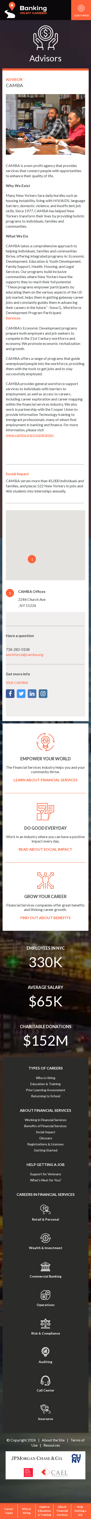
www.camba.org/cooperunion (29, 435)
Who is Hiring (45, 1078)
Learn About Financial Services (45, 780)
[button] (32, 559)
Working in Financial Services (45, 1120)
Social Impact (45, 1132)
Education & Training (45, 1084)
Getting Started (45, 1150)
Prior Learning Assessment (45, 1090)
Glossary (45, 1138)
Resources (51, 1445)
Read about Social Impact (45, 849)
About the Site (53, 1440)
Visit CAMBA (17, 682)
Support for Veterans (45, 1174)
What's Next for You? (45, 1180)
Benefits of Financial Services (45, 1126)
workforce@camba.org (24, 654)
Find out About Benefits (45, 917)
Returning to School (45, 1096)
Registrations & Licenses (45, 1144)
